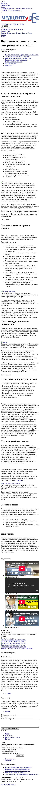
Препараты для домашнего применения (18, 58)
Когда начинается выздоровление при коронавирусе (22, 774)
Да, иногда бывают (9, 750)
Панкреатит (9, 735)
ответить (7, 693)
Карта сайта (5, 784)
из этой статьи (19, 480)
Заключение (9, 65)
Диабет (7, 734)
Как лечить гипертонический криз (12, 641)
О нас (22, 24)
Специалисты (15, 24)
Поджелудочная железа (12, 737)
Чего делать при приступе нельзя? (16, 60)
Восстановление (10, 63)
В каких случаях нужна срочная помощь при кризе (21, 55)
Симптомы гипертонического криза (13, 645)
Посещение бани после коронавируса (17, 769)
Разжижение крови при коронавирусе (17, 771)
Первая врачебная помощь (13, 62)
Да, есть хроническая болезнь (13, 748)
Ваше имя (4, 717)
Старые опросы (10, 759)
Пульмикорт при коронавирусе (15, 772)
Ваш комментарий (7, 719)
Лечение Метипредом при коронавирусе (18, 767)
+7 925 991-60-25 (17, 29)
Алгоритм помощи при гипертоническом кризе (16, 648)
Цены (3, 24)
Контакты (8, 24)
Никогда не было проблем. (12, 753)
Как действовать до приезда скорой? (17, 56)
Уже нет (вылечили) (10, 751)
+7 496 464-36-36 (6, 10)
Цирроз (7, 739)
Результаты (8, 761)
